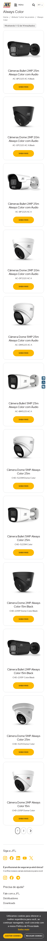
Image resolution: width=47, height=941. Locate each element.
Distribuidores (10, 898)
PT (39, 5)
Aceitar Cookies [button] (13, 936)
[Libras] (43, 378)
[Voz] (43, 382)
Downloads (9, 903)
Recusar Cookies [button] (34, 936)
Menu (21, 5)
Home (5, 17)
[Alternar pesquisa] (33, 5)
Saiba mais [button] (23, 929)
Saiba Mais (23, 87)
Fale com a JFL (11, 893)
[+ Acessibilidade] (43, 387)
